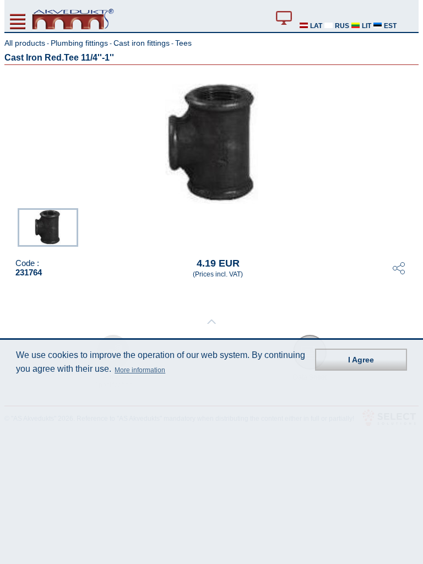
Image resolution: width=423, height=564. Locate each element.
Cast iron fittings (141, 43)
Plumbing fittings (79, 43)
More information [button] (140, 370)
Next (410, 226)
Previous (12, 226)
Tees (183, 43)
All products (24, 43)
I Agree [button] (361, 359)
